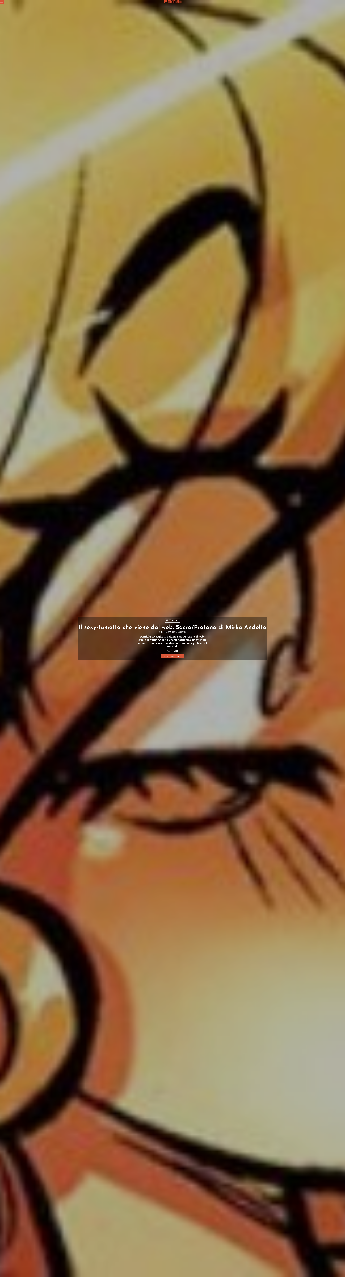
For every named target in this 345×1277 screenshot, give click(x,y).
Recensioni (172, 621)
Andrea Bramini (180, 632)
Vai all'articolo (171, 656)
